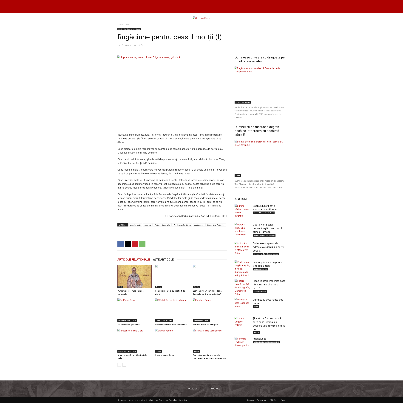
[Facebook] (120, 244)
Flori (120, 29)
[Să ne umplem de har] (172, 341)
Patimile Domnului (162, 225)
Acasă (120, 24)
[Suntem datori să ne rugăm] (210, 310)
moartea (147, 225)
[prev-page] (119, 365)
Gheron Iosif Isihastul (164, 320)
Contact (250, 400)
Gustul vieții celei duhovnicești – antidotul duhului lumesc (267, 228)
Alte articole (163, 259)
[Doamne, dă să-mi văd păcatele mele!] (134, 341)
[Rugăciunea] (242, 345)
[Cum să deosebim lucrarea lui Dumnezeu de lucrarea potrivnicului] (210, 341)
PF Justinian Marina (243, 102)
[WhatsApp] (142, 244)
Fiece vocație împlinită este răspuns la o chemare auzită (269, 284)
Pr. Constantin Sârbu (132, 29)
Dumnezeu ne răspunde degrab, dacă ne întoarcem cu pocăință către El (257, 131)
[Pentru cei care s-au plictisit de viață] (172, 276)
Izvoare (256, 332)
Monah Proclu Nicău (201, 320)
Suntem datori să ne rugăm (205, 324)
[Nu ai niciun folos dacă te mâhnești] (172, 310)
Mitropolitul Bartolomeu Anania (266, 254)
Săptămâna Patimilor (215, 225)
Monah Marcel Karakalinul (264, 213)
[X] (128, 244)
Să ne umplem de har (164, 355)
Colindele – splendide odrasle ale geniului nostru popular (268, 247)
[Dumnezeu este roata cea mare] (242, 306)
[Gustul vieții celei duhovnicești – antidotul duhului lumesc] (242, 231)
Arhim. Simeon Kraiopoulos (264, 235)
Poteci (238, 175)
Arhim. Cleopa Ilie (260, 269)
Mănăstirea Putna (278, 400)
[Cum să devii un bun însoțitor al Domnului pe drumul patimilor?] (210, 276)
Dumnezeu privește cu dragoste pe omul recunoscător (260, 59)
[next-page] (124, 365)
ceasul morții (135, 225)
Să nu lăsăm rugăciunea (128, 324)
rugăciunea (198, 225)
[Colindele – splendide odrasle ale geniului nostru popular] (242, 249)
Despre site (262, 400)
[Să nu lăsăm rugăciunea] (134, 310)
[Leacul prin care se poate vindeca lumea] (242, 268)
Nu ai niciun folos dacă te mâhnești (171, 324)
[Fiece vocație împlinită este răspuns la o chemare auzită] (242, 287)
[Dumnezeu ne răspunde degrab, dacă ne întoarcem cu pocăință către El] (260, 158)
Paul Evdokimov (260, 291)
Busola (196, 287)
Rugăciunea (259, 338)
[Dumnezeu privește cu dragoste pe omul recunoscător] (260, 85)
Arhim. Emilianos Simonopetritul (266, 342)
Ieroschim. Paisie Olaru (127, 320)
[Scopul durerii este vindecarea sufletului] (242, 212)
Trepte (158, 287)
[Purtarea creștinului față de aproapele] (134, 276)
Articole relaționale (133, 259)
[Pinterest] (135, 244)
